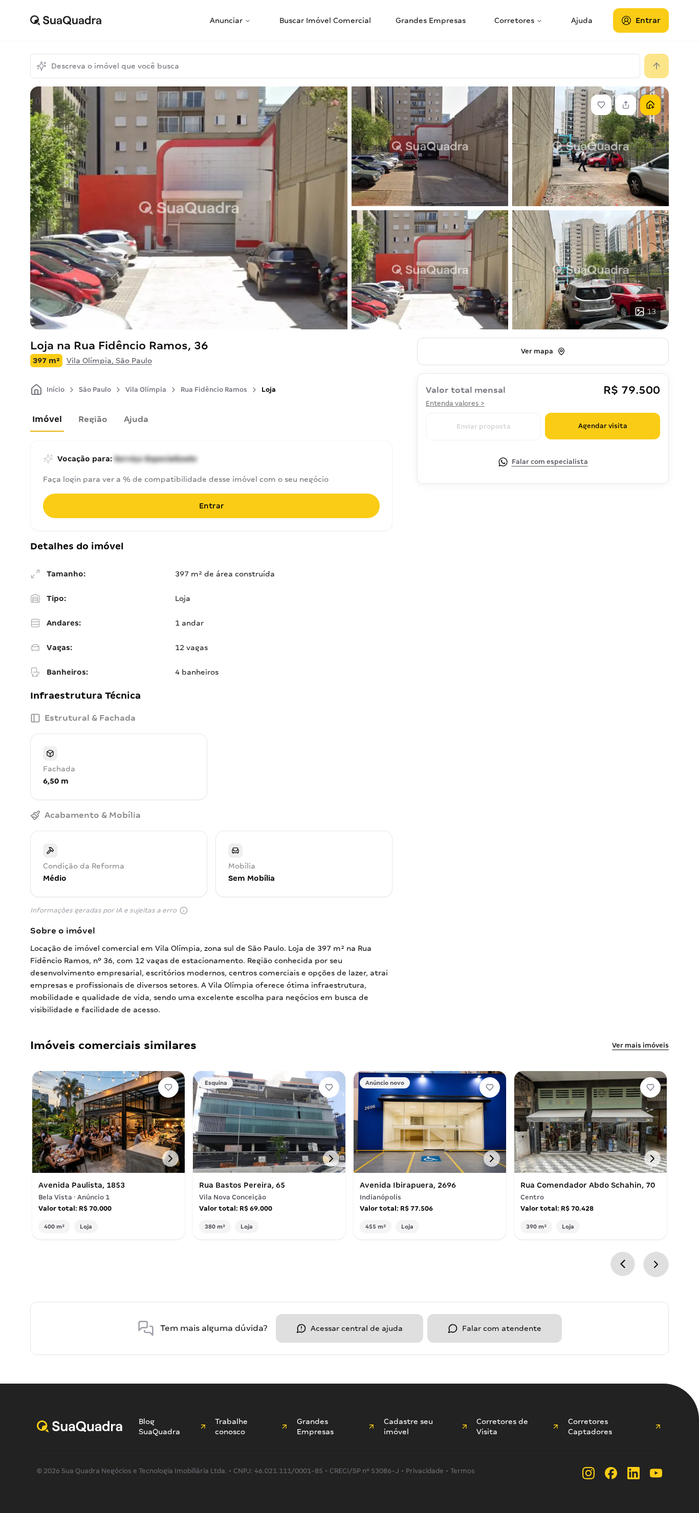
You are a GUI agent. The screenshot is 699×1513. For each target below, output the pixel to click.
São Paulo (95, 389)
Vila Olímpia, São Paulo (109, 361)
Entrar (648, 20)
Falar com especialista (550, 461)
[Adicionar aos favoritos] (168, 1087)
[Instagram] (588, 1473)
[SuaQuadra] (116, 20)
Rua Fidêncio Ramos (214, 389)
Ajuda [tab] (136, 419)
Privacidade (425, 1471)
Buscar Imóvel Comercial (325, 20)
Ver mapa (537, 351)
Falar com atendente (501, 1328)
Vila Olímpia (145, 389)
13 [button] (651, 311)
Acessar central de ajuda (357, 1328)
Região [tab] (92, 419)
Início (55, 389)
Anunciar (226, 20)
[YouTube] (656, 1473)
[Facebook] (611, 1473)
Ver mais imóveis (640, 1045)
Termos (462, 1471)
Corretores (514, 20)
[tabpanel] (211, 862)
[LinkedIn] (633, 1473)
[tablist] (211, 422)
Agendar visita (602, 426)
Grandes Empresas (431, 20)
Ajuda (582, 20)
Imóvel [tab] (47, 419)
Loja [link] (268, 389)
